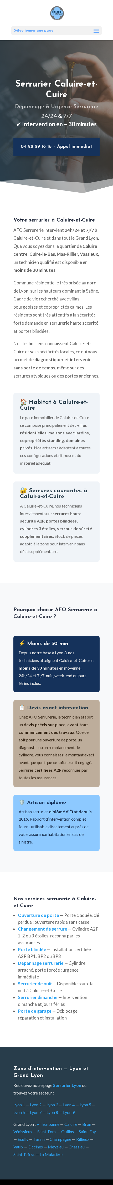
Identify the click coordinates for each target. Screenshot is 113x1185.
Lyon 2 (36, 1104)
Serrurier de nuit (35, 983)
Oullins (67, 1131)
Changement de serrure (42, 929)
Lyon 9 (69, 1112)
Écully (23, 1139)
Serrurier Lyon (67, 1085)
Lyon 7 (36, 1112)
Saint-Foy (87, 1131)
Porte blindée (32, 949)
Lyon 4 (69, 1104)
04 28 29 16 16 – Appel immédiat (56, 146)
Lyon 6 (19, 1112)
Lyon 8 (52, 1112)
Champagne (60, 1139)
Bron (86, 1124)
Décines (35, 1146)
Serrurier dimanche (38, 997)
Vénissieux (22, 1131)
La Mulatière (51, 1154)
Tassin (39, 1139)
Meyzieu (56, 1146)
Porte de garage (35, 1011)
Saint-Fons (46, 1131)
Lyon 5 (85, 1104)
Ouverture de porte (38, 915)
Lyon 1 (19, 1104)
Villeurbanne (48, 1124)
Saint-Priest (24, 1154)
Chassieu (77, 1146)
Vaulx (18, 1146)
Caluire (70, 1124)
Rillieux (82, 1139)
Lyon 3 (52, 1104)
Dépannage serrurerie (41, 963)
